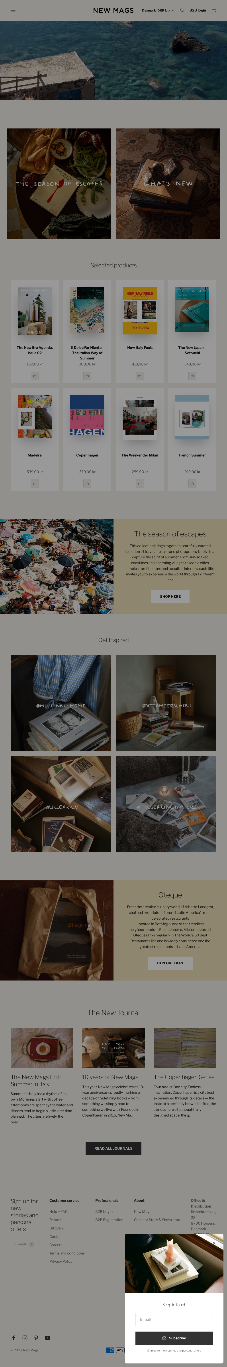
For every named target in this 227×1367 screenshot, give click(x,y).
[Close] (214, 1243)
